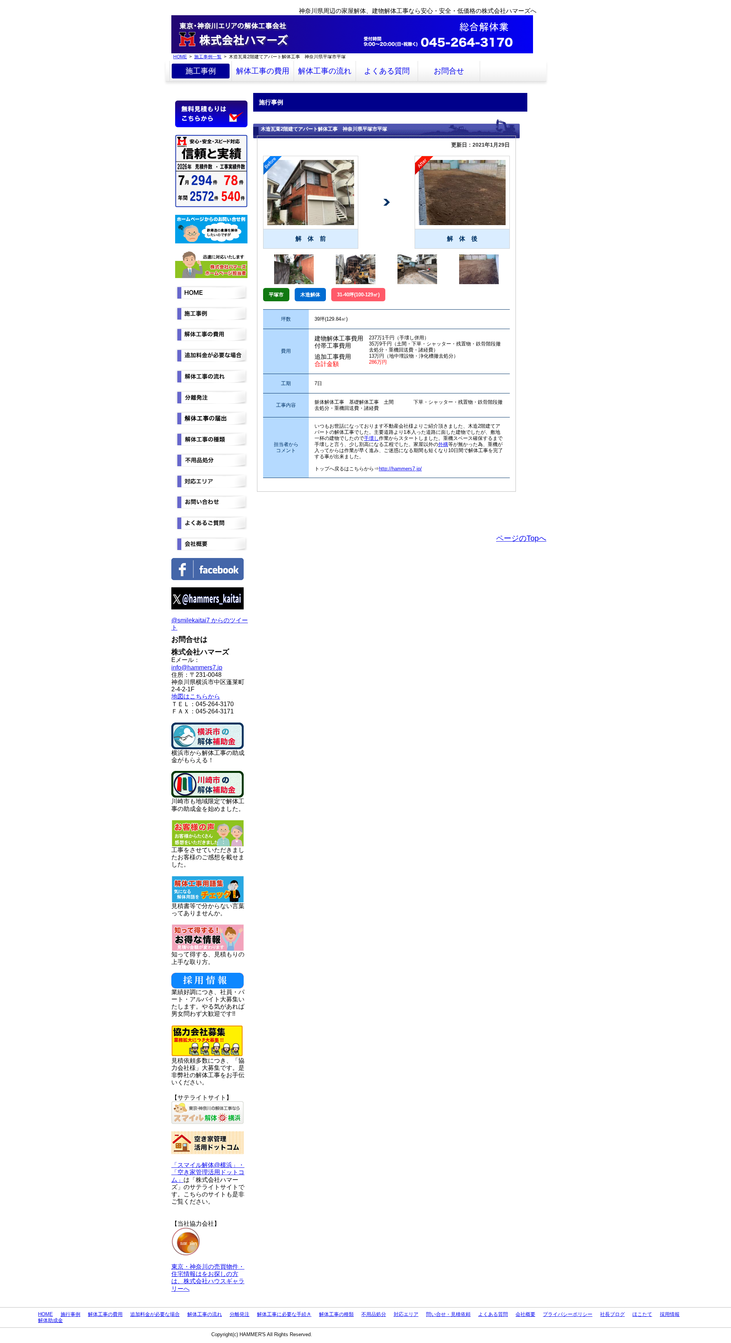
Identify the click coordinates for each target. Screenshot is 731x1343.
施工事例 (200, 71)
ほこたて (642, 1314)
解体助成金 (50, 1320)
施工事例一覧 (208, 56)
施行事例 (70, 1314)
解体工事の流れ (324, 71)
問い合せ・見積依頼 (448, 1314)
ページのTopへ (521, 538)
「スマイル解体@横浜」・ (207, 1165)
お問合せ (449, 71)
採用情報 (670, 1314)
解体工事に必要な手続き (284, 1314)
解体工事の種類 (336, 1314)
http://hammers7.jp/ (400, 469)
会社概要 (525, 1314)
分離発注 (239, 1314)
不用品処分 (373, 1314)
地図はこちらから (195, 696)
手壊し (371, 438)
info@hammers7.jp (196, 667)
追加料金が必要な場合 (155, 1314)
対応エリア (406, 1314)
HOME (180, 56)
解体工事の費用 (262, 71)
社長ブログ (612, 1314)
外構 (443, 444)
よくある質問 (387, 71)
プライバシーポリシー (567, 1314)
